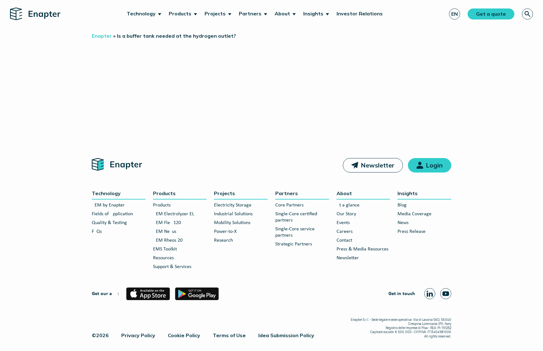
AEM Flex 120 (167, 222)
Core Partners (289, 205)
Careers (345, 231)
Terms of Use (229, 335)
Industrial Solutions (233, 214)
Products (180, 13)
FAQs (97, 231)
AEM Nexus (164, 231)
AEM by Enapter (108, 205)
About (282, 13)
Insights (313, 13)
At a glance (348, 205)
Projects (215, 13)
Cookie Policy (184, 335)
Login (434, 165)
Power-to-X (225, 231)
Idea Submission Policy (286, 335)
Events (343, 222)
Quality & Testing (109, 222)
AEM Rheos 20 (168, 240)
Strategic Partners (293, 244)
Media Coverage (414, 214)
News (403, 222)
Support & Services (172, 266)
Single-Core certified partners (296, 217)
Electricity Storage (232, 205)
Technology (141, 13)
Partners (250, 13)
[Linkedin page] (429, 293)
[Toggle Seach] (527, 13)
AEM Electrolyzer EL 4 (175, 214)
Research (223, 240)
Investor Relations (360, 13)
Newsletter (377, 165)
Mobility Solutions (232, 222)
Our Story (346, 214)
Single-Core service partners (295, 232)
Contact (344, 240)
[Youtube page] (445, 293)
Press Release (411, 231)
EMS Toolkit (165, 249)
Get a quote (491, 14)
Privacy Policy (138, 335)
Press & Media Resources (362, 249)
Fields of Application (112, 214)
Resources (163, 258)
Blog (402, 205)
